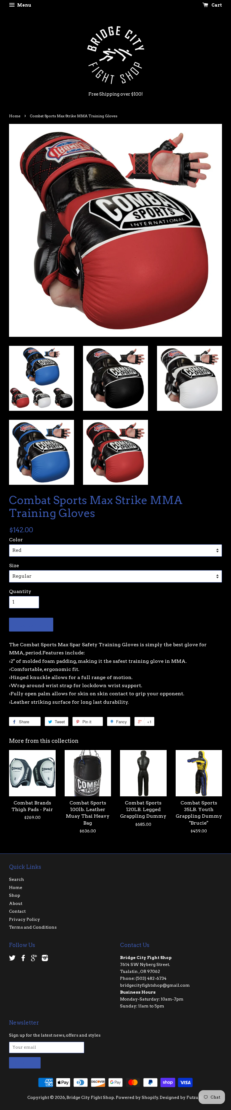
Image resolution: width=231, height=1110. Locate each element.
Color (16, 540)
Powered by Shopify (137, 1097)
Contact (17, 911)
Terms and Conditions (33, 927)
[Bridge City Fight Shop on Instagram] (45, 959)
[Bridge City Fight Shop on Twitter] (12, 959)
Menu (23, 5)
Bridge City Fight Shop (90, 1097)
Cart (216, 5)
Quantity (20, 591)
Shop (14, 895)
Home (14, 116)
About (15, 903)
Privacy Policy (24, 919)
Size (14, 565)
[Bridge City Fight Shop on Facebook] (23, 959)
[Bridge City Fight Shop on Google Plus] (34, 959)
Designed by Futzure (181, 1097)
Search (16, 879)
